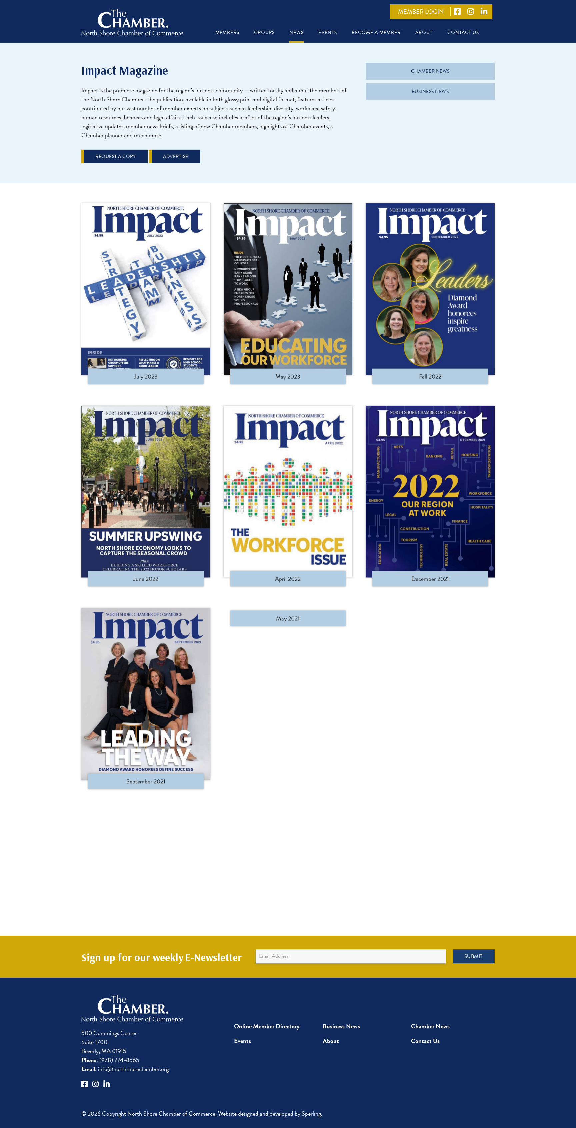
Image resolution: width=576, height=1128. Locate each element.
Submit (473, 956)
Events (327, 32)
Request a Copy (115, 156)
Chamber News (430, 71)
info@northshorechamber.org (125, 1068)
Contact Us (463, 32)
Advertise (175, 156)
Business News (430, 91)
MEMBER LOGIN (421, 11)
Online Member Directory (267, 1026)
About (424, 32)
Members (227, 32)
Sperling (311, 1113)
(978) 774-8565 (110, 1059)
